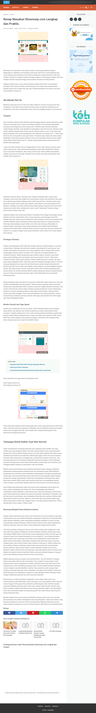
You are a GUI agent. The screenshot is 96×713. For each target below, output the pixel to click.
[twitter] (21, 613)
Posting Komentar (33, 28)
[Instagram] (79, 19)
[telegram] (57, 613)
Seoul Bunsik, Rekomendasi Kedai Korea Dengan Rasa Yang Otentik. (30, 370)
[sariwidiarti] (7, 2)
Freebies (35, 7)
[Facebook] (71, 19)
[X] (75, 19)
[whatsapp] (45, 613)
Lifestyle (15, 7)
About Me (47, 706)
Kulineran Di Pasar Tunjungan (19, 367)
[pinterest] (33, 613)
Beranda (6, 7)
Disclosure (55, 706)
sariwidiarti (50, 710)
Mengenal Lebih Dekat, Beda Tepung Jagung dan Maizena (27, 364)
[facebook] (9, 613)
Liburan (25, 7)
